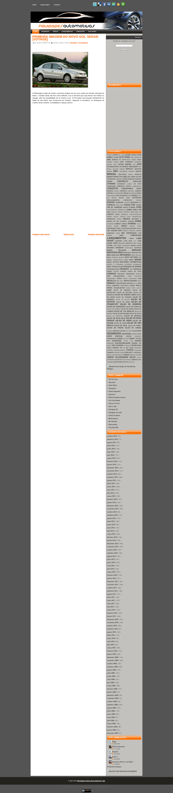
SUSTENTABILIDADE (123, 343)
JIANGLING (132, 230)
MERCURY (135, 253)
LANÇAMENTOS (67, 31)
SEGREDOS (45, 31)
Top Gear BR (113, 427)
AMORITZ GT (117, 160)
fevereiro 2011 (112, 613)
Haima (118, 214)
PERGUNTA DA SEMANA (132, 266)
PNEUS (110, 271)
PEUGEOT (125, 269)
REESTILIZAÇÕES (131, 281)
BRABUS (138, 171)
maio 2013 (111, 528)
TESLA (109, 348)
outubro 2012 (112, 550)
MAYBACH (138, 248)
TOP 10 (123, 348)
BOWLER (132, 171)
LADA (125, 235)
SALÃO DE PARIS (124, 320)
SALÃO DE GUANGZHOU (116, 306)
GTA (140, 212)
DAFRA (117, 191)
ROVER (129, 288)
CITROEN (112, 183)
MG (140, 253)
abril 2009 (111, 682)
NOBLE (110, 262)
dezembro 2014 (113, 468)
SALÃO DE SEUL (121, 325)
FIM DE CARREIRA (115, 207)
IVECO (139, 228)
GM (140, 209)
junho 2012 (111, 562)
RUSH (134, 288)
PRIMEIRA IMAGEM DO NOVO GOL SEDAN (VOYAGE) (65, 38)
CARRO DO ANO (136, 177)
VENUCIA (133, 355)
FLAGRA (132, 207)
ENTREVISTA (130, 200)
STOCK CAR (129, 341)
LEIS (139, 241)
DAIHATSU (131, 191)
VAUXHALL (137, 352)
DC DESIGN (117, 193)
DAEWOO (110, 191)
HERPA (120, 219)
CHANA (124, 179)
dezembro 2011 (113, 581)
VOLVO (133, 357)
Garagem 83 (113, 409)
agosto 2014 (111, 480)
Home (34, 5)
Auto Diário (113, 385)
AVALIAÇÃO (133, 166)
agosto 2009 (111, 670)
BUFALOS (138, 174)
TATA (114, 345)
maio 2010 (111, 641)
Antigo (139, 160)
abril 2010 (111, 644)
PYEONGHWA (112, 278)
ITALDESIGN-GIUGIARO (129, 228)
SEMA (139, 334)
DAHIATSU (124, 191)
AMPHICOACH (127, 160)
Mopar (109, 257)
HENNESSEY (112, 219)
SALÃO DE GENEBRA (130, 304)
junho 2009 (111, 676)
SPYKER (138, 339)
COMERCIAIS (112, 186)
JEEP (120, 230)
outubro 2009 (112, 663)
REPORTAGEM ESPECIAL (125, 283)
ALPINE (116, 157)
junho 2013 (111, 524)
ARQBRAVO (130, 162)
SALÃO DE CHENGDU (124, 297)
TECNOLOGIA (136, 345)
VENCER (120, 355)
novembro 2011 (113, 584)
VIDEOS (55, 31)
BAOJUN (116, 169)
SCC (127, 331)
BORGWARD (124, 171)
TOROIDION (137, 348)
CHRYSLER (137, 181)
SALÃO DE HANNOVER (133, 307)
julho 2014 (111, 483)
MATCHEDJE (130, 248)
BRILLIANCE (123, 174)
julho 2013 (111, 521)
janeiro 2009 (111, 692)
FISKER (126, 207)
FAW (122, 205)
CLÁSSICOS (122, 184)
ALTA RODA (92, 31)
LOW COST (117, 245)
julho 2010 (111, 635)
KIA (123, 232)
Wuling (129, 359)
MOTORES (134, 257)
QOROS (120, 278)
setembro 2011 (112, 591)
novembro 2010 (113, 622)
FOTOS (120, 210)
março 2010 (111, 648)
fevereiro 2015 (112, 461)
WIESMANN (118, 359)
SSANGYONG (118, 341)
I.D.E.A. (139, 224)
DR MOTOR (113, 198)
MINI (109, 255)
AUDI (139, 164)
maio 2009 (111, 679)
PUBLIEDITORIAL (120, 276)
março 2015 (111, 458)
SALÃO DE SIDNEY (134, 326)
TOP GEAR (130, 348)
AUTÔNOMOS (124, 167)
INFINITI (125, 226)
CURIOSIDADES (129, 188)
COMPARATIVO (136, 186)
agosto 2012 (111, 556)
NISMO (132, 260)
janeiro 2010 (111, 654)
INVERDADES (112, 228)
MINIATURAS (115, 255)
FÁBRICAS (111, 205)
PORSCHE (112, 273)
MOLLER (138, 255)
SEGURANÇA (127, 334)
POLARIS (116, 271)
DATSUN (110, 193)
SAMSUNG (116, 331)
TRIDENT (117, 352)
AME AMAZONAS (136, 157)
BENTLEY (130, 169)
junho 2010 (111, 638)
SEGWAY (135, 334)
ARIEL (122, 162)
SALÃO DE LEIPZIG (127, 309)
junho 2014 (111, 486)
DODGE (135, 195)
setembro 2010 (112, 629)
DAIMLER (138, 191)
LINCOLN (128, 243)
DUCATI (122, 198)
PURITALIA (138, 276)
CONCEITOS (80, 31)
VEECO (109, 355)
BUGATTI (110, 177)
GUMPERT (111, 214)
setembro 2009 (112, 667)
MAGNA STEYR (136, 245)
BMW (116, 171)
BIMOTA (110, 171)
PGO (131, 269)
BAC (139, 166)
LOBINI (139, 243)
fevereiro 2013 (112, 537)
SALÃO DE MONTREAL (115, 316)
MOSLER (122, 257)
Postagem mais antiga (96, 234)
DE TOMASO (125, 193)
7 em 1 (110, 155)
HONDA (138, 221)
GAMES (130, 209)
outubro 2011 (112, 588)
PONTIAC (124, 271)
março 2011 (111, 610)
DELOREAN (133, 193)
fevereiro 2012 (112, 575)
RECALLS (112, 280)
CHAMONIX (118, 179)
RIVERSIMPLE (125, 285)
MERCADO (136, 250)
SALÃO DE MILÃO (135, 314)
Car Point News (114, 400)
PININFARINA (137, 269)
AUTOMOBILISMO (113, 167)
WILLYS (124, 359)
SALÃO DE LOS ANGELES (124, 311)
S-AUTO (139, 288)
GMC (109, 212)
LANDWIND (119, 241)
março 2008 (111, 723)
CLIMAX (130, 184)
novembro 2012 (113, 546)
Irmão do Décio (114, 415)
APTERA (110, 162)
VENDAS (126, 355)
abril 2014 (111, 493)
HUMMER (118, 224)
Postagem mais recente (40, 234)
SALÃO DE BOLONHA (125, 292)
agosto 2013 (111, 518)
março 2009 (111, 685)
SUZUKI (135, 343)
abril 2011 (111, 607)
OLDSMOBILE (137, 264)
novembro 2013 (113, 509)
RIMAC (109, 285)
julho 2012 (111, 559)
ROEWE (133, 286)
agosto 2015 (111, 442)
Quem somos (45, 5)
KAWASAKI (111, 233)
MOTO (127, 257)
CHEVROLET (125, 181)
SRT (109, 341)
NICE (127, 260)
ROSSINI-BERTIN (120, 288)
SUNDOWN (111, 343)
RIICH (139, 283)
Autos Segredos (115, 391)
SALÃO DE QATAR (120, 323)
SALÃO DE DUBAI (124, 302)
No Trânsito (113, 421)
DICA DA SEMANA (122, 196)
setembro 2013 (112, 515)
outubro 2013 (112, 512)
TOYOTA (130, 350)
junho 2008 (111, 714)
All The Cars (113, 379)
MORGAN (115, 257)
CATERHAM (111, 179)
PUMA (131, 276)
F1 (140, 202)
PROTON (138, 274)
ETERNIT (138, 200)
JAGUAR (114, 230)
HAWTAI (110, 216)
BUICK (116, 177)
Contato (57, 5)
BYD (121, 177)
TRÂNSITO (110, 352)
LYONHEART (126, 245)
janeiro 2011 (111, 616)
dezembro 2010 (113, 619)
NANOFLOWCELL (119, 260)
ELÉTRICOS (136, 198)
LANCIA (132, 238)
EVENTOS (120, 202)
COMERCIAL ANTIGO (124, 186)
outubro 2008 (112, 701)
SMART (132, 338)
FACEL (118, 205)
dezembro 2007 (113, 733)
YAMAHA (134, 360)
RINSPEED (116, 286)
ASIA (116, 164)
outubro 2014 (112, 474)
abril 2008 (111, 720)
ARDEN (117, 162)
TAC (140, 343)
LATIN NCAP (128, 241)
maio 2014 (111, 490)
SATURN (123, 331)
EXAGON (127, 202)
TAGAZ (109, 345)
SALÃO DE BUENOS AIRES (126, 295)
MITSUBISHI (125, 254)
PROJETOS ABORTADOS (126, 274)
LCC (136, 241)
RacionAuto (113, 424)
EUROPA (111, 202)
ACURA (128, 155)
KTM (139, 233)
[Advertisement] (75, 247)
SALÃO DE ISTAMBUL (114, 309)
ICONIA (110, 226)
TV (133, 352)
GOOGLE (114, 212)
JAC (109, 230)
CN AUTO (137, 184)
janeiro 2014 (111, 502)
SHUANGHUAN (112, 339)
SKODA (120, 338)
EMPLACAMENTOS (115, 200)
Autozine (112, 394)
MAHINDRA (111, 248)
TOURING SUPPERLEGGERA (116, 350)
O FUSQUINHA (119, 264)
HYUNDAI (132, 223)
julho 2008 (111, 711)
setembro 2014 (112, 477)
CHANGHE (138, 179)
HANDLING (125, 214)
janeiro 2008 (111, 730)
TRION (122, 352)
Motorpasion (113, 418)
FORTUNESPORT (112, 210)
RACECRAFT (133, 278)
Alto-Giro (112, 382)
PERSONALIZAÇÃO (113, 269)
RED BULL (120, 281)
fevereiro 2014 (112, 499)
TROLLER (128, 352)
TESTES (115, 348)
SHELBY (130, 336)
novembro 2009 (113, 660)
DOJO (139, 195)
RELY (139, 281)
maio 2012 (111, 565)
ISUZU (119, 228)
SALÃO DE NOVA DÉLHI (116, 318)
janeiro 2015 (111, 464)
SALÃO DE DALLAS (123, 299)
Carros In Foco (114, 403)
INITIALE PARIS (135, 226)
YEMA (139, 359)
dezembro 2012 (113, 543)
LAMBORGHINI (135, 235)
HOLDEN (131, 221)
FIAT (133, 204)
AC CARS (122, 155)
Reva (136, 283)
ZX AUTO (131, 362)
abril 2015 (111, 455)
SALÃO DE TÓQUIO (116, 328)
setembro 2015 (112, 439)
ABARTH (116, 155)
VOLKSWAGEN (83, 42)
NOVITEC (110, 264)
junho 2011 (111, 600)
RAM (139, 278)
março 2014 (111, 496)
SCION (135, 331)
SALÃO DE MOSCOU (132, 316)
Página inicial (69, 234)
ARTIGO (110, 164)
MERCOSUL (127, 253)
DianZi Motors (111, 195)
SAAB (110, 290)
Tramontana (138, 350)
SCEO (131, 331)
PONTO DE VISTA (134, 271)
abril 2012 (111, 569)
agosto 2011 (111, 594)
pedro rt (115, 757)
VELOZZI (114, 355)
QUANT (126, 278)
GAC (125, 210)
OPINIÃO (115, 267)
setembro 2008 (112, 704)
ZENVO (121, 362)
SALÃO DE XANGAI (133, 328)
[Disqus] (68, 139)
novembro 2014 (113, 471)
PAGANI (120, 267)
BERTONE (138, 169)
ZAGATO (116, 362)
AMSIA (134, 160)
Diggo (114, 741)
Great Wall (134, 212)
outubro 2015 (112, 436)
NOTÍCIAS (116, 262)
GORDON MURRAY (123, 212)
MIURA (133, 255)
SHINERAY (138, 336)
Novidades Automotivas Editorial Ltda (91, 781)
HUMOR (125, 224)
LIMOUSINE (121, 243)
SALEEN (110, 331)
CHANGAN (131, 179)
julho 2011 (111, 597)
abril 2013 (111, 531)
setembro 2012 (112, 553)
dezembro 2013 (113, 505)
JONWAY (138, 230)
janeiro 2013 (111, 540)
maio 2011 (111, 603)
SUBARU (138, 341)
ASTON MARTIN (125, 164)
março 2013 (111, 534)
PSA (110, 276)
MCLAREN (125, 250)
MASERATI (120, 247)
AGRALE (134, 155)
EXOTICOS (134, 202)
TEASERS (120, 345)
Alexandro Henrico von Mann (122, 762)
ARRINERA (137, 162)
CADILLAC (127, 177)
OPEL (109, 266)
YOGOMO (110, 362)
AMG (109, 159)
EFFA (129, 198)
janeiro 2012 (111, 578)
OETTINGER (129, 264)
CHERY (112, 181)
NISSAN (138, 259)
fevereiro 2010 (112, 651)
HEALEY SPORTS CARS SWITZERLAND (127, 216)
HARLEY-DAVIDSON (135, 214)
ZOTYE (126, 362)
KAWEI (119, 233)
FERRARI (127, 205)
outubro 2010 (112, 625)
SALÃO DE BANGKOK (123, 290)
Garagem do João (115, 412)
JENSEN (125, 230)
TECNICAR (127, 345)
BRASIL (113, 174)
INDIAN (117, 226)
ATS (135, 164)
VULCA (139, 357)
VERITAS (138, 355)
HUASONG (111, 224)
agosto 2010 (111, 632)
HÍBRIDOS (127, 219)
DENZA (139, 193)
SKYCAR (126, 338)
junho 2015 (111, 449)
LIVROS (134, 243)
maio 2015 (111, 452)
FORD (138, 207)
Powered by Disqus (114, 766)
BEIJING (123, 169)
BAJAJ (110, 169)
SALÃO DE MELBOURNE (121, 314)
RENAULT (111, 283)
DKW (130, 195)
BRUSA (131, 174)
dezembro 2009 (113, 657)
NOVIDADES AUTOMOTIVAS (130, 262)
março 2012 (111, 572)
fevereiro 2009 (112, 689)
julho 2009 (111, 673)
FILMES (138, 205)
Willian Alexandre (118, 746)
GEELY (136, 209)
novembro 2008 (113, 698)
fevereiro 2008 (112, 727)
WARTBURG (111, 359)
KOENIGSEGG (132, 233)
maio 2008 (111, 717)
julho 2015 (111, 445)
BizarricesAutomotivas (117, 397)
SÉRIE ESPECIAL (116, 336)
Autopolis (112, 388)
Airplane (115, 751)
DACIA (139, 188)
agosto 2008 (111, 708)
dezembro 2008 (113, 695)
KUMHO (113, 235)
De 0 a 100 (112, 406)
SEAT (139, 331)
